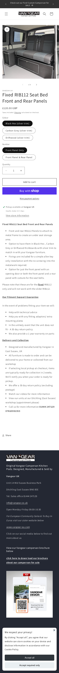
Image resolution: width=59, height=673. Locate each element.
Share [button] (8, 435)
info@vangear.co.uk (17, 502)
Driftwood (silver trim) (18, 137)
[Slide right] (36, 84)
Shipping (17, 112)
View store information (17, 215)
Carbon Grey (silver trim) (19, 130)
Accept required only (29, 665)
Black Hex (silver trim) (17, 123)
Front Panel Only (15, 150)
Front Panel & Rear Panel (19, 157)
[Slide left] (22, 84)
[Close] (54, 630)
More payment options (29, 198)
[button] (6, 13)
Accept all (29, 657)
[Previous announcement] (5, 4)
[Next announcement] (53, 4)
